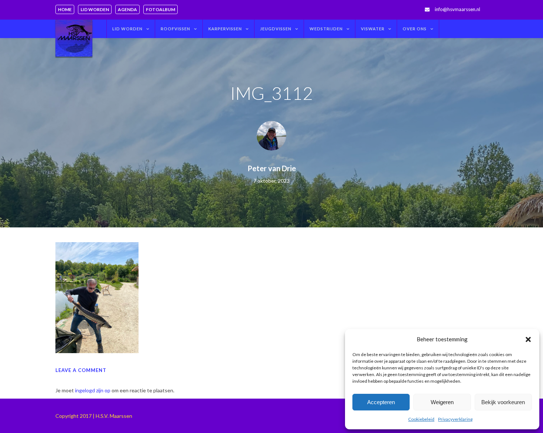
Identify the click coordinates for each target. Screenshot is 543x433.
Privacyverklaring (455, 419)
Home (65, 9)
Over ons (415, 28)
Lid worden (95, 9)
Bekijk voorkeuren (503, 402)
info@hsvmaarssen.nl (457, 9)
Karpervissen (225, 28)
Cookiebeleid (421, 419)
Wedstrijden (326, 28)
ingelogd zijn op (92, 390)
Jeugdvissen (275, 28)
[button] (528, 339)
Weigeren (442, 402)
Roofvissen (175, 28)
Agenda (127, 9)
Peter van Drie (271, 168)
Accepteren (381, 402)
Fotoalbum (160, 9)
